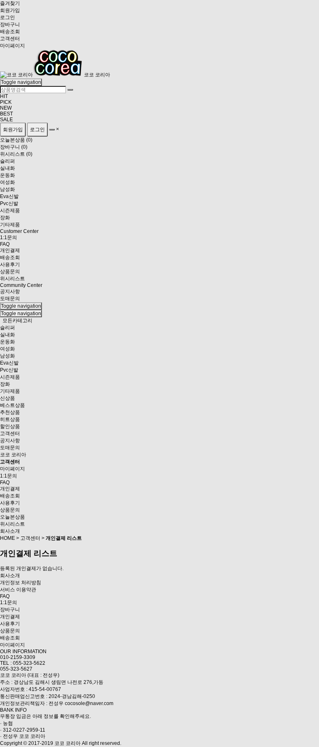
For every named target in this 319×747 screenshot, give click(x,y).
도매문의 (10, 298)
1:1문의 (8, 476)
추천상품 (10, 412)
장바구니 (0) (13, 147)
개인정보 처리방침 (20, 582)
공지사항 (10, 291)
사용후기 (10, 503)
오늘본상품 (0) (16, 140)
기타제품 (10, 391)
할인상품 (10, 426)
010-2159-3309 (17, 657)
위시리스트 (12, 524)
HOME (7, 538)
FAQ (5, 482)
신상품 (7, 398)
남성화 (7, 356)
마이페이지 (12, 46)
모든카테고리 (17, 320)
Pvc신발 (9, 370)
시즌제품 (10, 377)
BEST (6, 114)
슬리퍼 (7, 328)
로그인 (7, 17)
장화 (5, 384)
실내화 (7, 335)
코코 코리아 (97, 75)
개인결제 (10, 489)
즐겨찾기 (10, 3)
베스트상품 (12, 405)
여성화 (7, 349)
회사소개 (10, 531)
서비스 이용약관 (18, 590)
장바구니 (10, 24)
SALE (6, 119)
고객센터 (10, 39)
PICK (6, 102)
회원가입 (10, 10)
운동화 (7, 342)
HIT (4, 96)
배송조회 (10, 31)
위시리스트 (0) (16, 154)
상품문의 (10, 510)
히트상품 (10, 419)
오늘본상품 (12, 517)
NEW (6, 108)
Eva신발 (9, 363)
